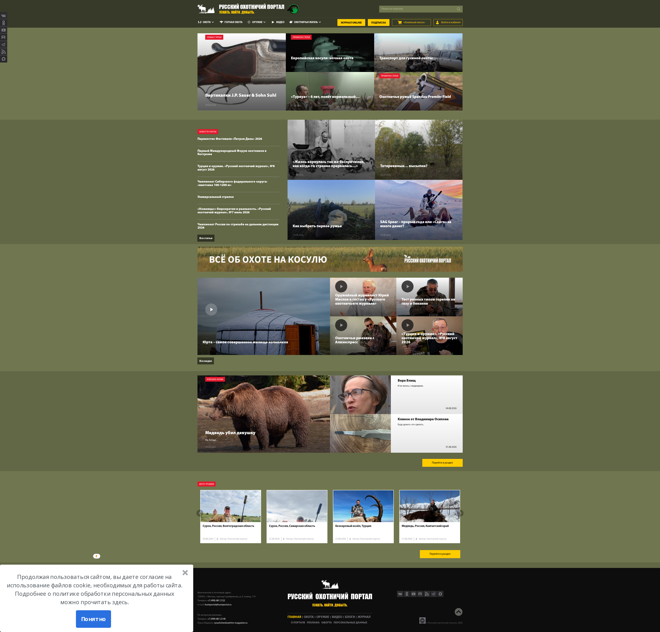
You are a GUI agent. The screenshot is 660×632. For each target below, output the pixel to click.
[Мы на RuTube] (3, 37)
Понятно (93, 619)
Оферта (326, 622)
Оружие (257, 22)
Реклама (313, 622)
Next (460, 513)
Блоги (350, 617)
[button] (94, 589)
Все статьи (205, 238)
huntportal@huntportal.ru (218, 604)
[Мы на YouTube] (3, 30)
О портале (298, 622)
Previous (199, 513)
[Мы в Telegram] (3, 44)
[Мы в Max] (3, 59)
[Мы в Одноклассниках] (3, 22)
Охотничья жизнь (306, 22)
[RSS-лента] (3, 51)
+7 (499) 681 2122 (216, 600)
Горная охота (233, 22)
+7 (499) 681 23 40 (216, 619)
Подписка (378, 22)
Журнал (351, 22)
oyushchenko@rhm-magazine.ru (231, 623)
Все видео (205, 361)
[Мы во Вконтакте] (3, 15)
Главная (294, 617)
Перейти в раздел (442, 462)
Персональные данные (350, 622)
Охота (207, 22)
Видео (280, 22)
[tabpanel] (230, 516)
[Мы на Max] (440, 596)
